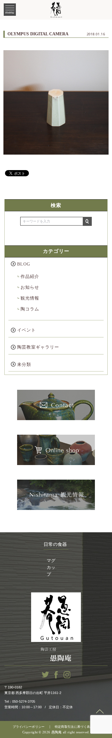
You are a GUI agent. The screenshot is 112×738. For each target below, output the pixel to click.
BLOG (23, 264)
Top (99, 714)
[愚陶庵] (56, 10)
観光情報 (30, 298)
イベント (26, 330)
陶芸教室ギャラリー (38, 347)
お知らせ (30, 287)
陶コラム (30, 309)
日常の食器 (55, 544)
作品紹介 (30, 276)
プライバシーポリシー (29, 726)
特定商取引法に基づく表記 (74, 726)
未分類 (24, 364)
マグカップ (51, 567)
